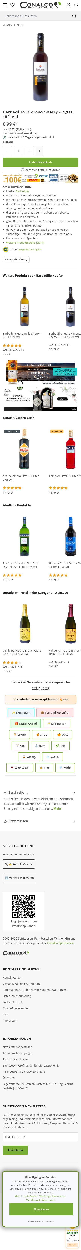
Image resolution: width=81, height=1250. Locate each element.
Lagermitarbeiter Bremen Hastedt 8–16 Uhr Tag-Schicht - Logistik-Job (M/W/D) (39, 1086)
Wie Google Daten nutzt (52, 1196)
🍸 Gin (20, 745)
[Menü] (5, 4)
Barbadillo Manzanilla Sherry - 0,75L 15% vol (22, 335)
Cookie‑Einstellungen (16, 1008)
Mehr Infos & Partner (26, 1196)
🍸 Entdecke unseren (40, 699)
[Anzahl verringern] (7, 150)
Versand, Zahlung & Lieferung (21, 983)
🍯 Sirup (41, 734)
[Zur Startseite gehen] (40, 5)
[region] (40, 66)
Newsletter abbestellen (17, 1047)
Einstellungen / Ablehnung (41, 1221)
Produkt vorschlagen (16, 1059)
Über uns (9, 1078)
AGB (5, 1014)
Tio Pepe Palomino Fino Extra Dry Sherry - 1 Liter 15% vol (21, 565)
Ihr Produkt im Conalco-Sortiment (24, 1071)
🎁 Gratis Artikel (26, 723)
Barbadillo (22, 191)
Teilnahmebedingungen (18, 1053)
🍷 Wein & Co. (19, 767)
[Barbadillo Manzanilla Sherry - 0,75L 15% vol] (24, 306)
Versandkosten (30, 133)
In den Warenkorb (40, 162)
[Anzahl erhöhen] (29, 150)
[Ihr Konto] (68, 4)
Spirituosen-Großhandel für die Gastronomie (31, 1065)
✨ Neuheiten (21, 712)
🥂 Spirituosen (56, 723)
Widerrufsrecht (12, 1002)
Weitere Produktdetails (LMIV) (25, 242)
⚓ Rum (40, 745)
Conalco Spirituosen (60, 943)
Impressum (10, 1020)
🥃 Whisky (29, 757)
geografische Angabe (30, 249)
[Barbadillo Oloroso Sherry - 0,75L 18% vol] (40, 66)
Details (72, 1245)
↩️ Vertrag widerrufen (19, 878)
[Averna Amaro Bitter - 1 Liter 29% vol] (24, 449)
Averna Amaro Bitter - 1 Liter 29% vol (21, 477)
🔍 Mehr (65, 767)
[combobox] (33, 15)
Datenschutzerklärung (17, 996)
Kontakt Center (12, 977)
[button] (72, 1231)
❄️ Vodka (52, 757)
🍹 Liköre (19, 734)
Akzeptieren (41, 1209)
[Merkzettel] (12, 4)
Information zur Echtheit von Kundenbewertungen (35, 989)
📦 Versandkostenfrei (54, 712)
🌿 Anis (60, 745)
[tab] (39, 800)
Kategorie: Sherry (16, 259)
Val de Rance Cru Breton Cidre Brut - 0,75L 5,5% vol (22, 652)
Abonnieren (15, 1150)
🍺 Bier (44, 767)
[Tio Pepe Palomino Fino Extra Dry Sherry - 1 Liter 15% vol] (24, 536)
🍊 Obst (62, 734)
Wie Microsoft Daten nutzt (40, 1199)
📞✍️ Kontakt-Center (18, 864)
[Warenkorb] (76, 4)
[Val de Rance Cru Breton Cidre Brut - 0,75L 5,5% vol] (24, 623)
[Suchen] (74, 15)
